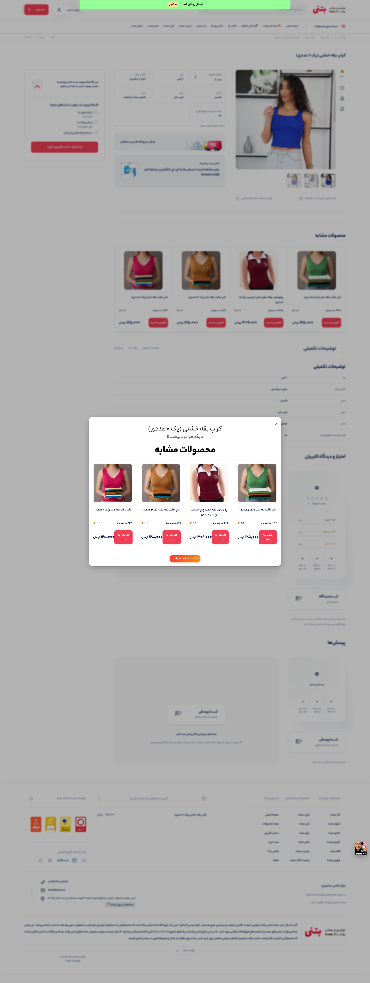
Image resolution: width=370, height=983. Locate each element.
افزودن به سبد (268, 537)
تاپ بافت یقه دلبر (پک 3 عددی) (161, 510)
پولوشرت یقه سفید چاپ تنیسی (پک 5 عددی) (209, 512)
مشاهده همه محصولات (186, 558)
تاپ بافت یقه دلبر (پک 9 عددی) (112, 510)
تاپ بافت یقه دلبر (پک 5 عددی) (257, 510)
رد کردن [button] (173, 4)
